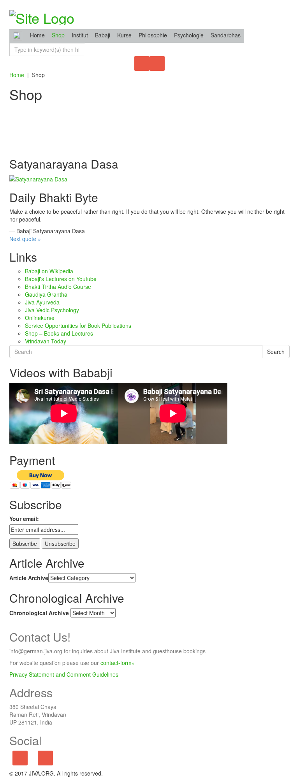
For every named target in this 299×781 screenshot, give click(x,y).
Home (16, 75)
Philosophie (153, 35)
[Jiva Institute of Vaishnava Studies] (41, 15)
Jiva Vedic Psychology (52, 310)
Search (276, 351)
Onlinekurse (40, 318)
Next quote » (25, 239)
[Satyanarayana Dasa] (38, 178)
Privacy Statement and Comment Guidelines (63, 674)
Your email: (24, 518)
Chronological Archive (39, 613)
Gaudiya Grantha (46, 294)
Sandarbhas (226, 35)
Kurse (124, 35)
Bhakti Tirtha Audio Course (58, 286)
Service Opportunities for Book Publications (78, 325)
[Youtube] (45, 758)
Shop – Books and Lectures (59, 333)
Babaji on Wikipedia (49, 271)
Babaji (102, 35)
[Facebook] (20, 758)
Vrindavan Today (45, 341)
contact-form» (117, 663)
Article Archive (28, 578)
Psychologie (189, 35)
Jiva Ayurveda (42, 302)
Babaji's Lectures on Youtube (61, 279)
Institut (80, 35)
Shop (58, 35)
